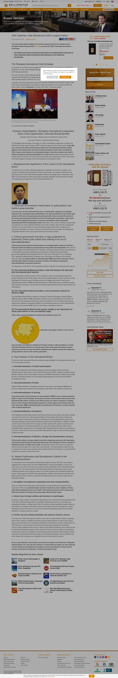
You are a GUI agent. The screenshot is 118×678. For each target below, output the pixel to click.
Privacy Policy (51, 676)
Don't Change (52, 77)
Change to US (65, 77)
